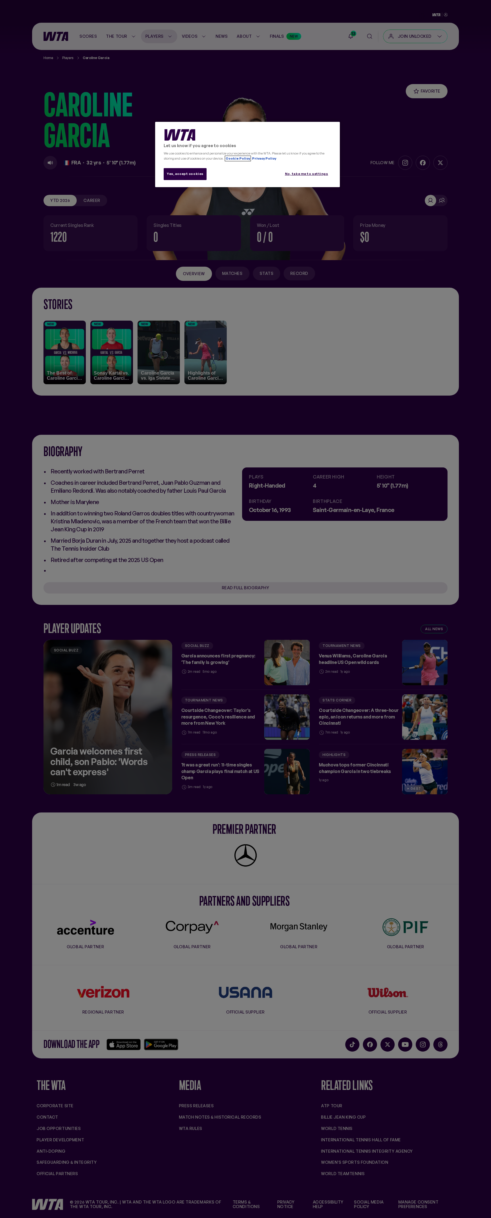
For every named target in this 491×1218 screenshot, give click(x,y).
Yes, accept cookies (185, 174)
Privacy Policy (263, 158)
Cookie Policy (238, 158)
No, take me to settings (306, 174)
